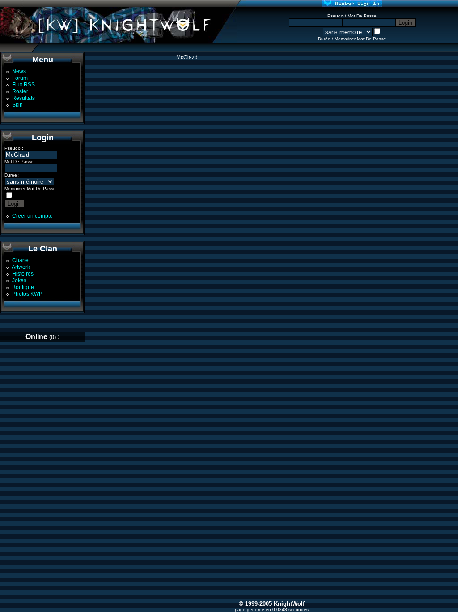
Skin (17, 105)
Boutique (23, 287)
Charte (20, 260)
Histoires (23, 274)
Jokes (19, 280)
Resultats (23, 98)
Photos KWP (27, 294)
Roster (20, 91)
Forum (20, 78)
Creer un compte (32, 216)
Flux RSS (23, 85)
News (19, 71)
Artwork (21, 267)
